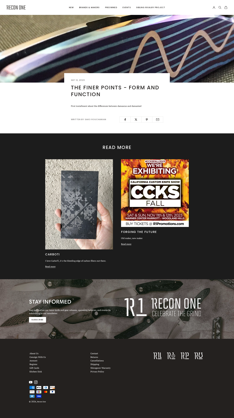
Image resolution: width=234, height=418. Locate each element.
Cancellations (97, 360)
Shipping (94, 364)
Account (33, 360)
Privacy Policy (97, 371)
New (71, 7)
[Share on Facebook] (125, 120)
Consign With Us (38, 357)
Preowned (111, 7)
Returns (94, 357)
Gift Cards (34, 367)
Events (127, 7)
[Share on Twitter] (136, 120)
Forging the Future (139, 232)
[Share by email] (157, 120)
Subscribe (37, 319)
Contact (94, 353)
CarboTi (52, 254)
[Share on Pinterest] (147, 120)
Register (33, 364)
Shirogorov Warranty (100, 367)
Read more (50, 266)
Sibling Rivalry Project (150, 7)
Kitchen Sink (36, 371)
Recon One (41, 402)
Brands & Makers (89, 7)
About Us (34, 353)
